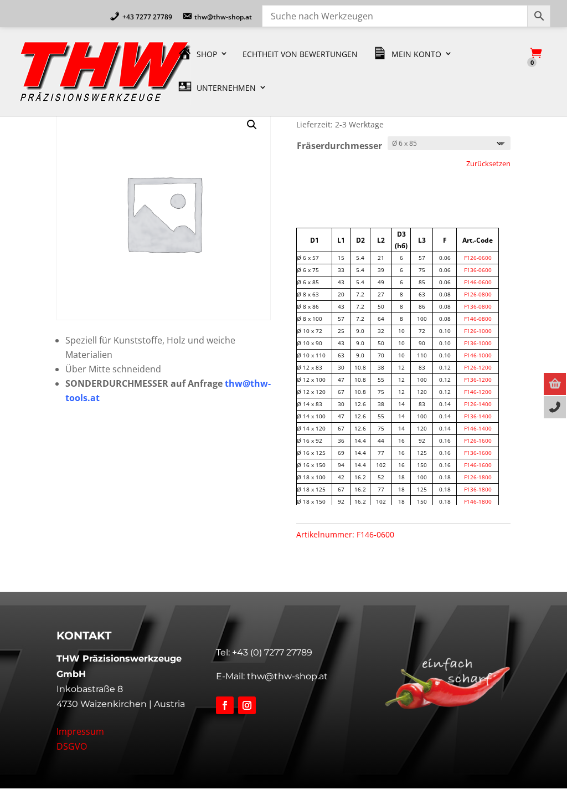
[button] (252, 125)
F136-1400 (478, 416)
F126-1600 (478, 440)
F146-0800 (478, 318)
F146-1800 (478, 501)
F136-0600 (478, 270)
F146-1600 (478, 465)
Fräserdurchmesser (339, 146)
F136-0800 (478, 306)
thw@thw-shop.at (287, 676)
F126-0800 (478, 294)
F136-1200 (478, 379)
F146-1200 (478, 392)
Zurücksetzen (488, 163)
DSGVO (71, 746)
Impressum (80, 731)
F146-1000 (478, 355)
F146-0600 (478, 282)
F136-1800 (478, 489)
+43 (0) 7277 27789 (272, 652)
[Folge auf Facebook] (225, 705)
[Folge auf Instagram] (247, 705)
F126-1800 (478, 477)
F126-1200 (478, 367)
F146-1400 (478, 428)
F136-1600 (478, 453)
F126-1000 (478, 331)
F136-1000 (478, 343)
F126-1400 (478, 404)
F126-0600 (478, 258)
